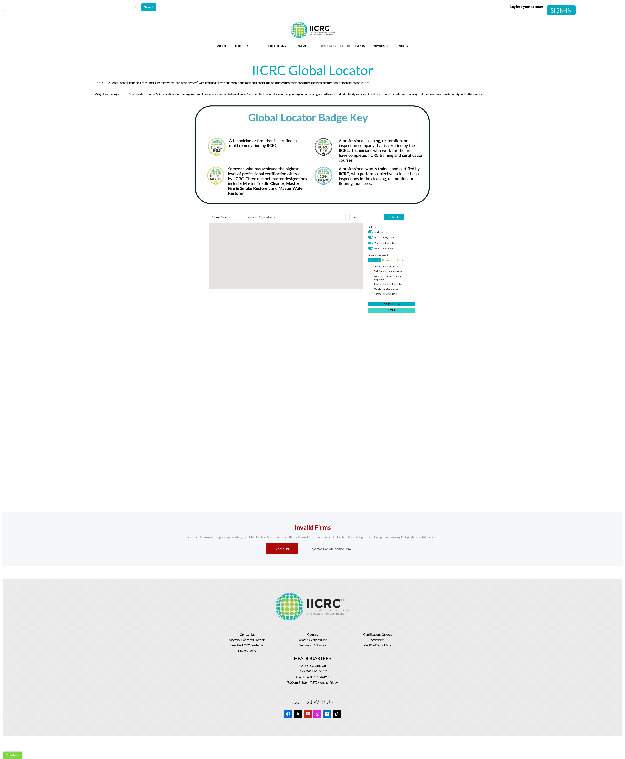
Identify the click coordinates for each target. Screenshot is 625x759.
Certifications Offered (377, 634)
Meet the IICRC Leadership (247, 645)
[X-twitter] (298, 714)
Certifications (245, 45)
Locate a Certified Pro (334, 45)
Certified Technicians (377, 645)
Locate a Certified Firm (312, 640)
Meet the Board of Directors (247, 640)
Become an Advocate (312, 645)
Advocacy (380, 45)
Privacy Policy (247, 650)
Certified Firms (275, 45)
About (221, 45)
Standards (302, 45)
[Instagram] (317, 714)
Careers (402, 45)
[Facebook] (288, 714)
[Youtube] (308, 714)
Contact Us (247, 634)
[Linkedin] (327, 714)
